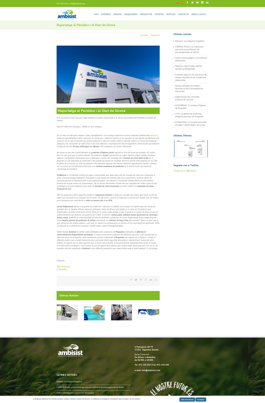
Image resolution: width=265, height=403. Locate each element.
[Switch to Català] (177, 3)
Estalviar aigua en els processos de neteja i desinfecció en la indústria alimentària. (191, 77)
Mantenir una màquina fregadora (189, 41)
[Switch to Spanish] (182, 3)
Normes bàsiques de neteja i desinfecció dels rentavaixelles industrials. (189, 88)
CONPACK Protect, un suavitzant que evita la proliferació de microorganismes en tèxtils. (189, 49)
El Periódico (62, 269)
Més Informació (187, 399)
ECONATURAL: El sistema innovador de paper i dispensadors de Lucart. (191, 123)
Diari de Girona (63, 266)
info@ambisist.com (77, 3)
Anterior (144, 35)
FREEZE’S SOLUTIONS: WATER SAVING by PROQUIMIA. (188, 67)
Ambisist (154, 135)
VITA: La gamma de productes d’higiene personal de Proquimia (189, 115)
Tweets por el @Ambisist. (185, 170)
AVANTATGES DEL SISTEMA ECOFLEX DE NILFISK (187, 98)
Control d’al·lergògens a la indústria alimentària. (75, 393)
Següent (154, 35)
